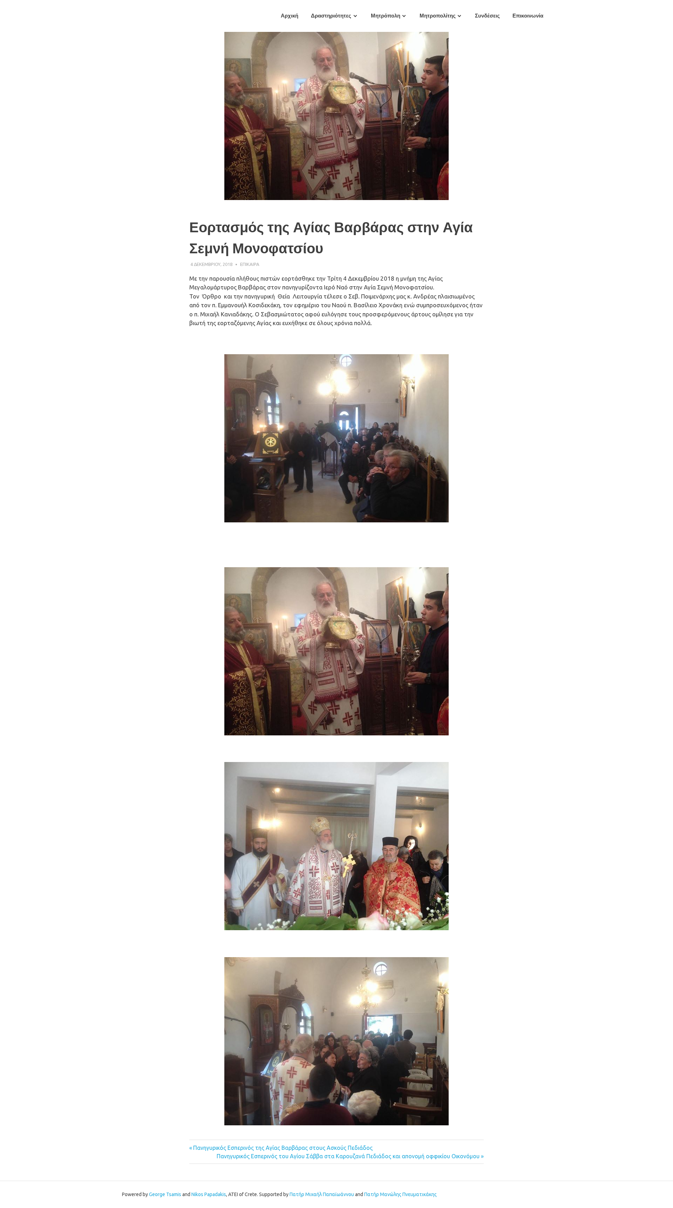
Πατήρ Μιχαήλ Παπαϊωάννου (322, 1194)
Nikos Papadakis (208, 1194)
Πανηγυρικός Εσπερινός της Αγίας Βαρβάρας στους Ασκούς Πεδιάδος (283, 1148)
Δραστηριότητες (331, 16)
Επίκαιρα (249, 264)
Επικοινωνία (527, 16)
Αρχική (289, 16)
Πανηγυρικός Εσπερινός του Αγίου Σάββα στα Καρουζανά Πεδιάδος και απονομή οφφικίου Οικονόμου (348, 1156)
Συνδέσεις (487, 16)
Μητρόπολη (385, 16)
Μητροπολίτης (438, 16)
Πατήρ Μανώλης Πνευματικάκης (400, 1194)
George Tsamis (165, 1194)
